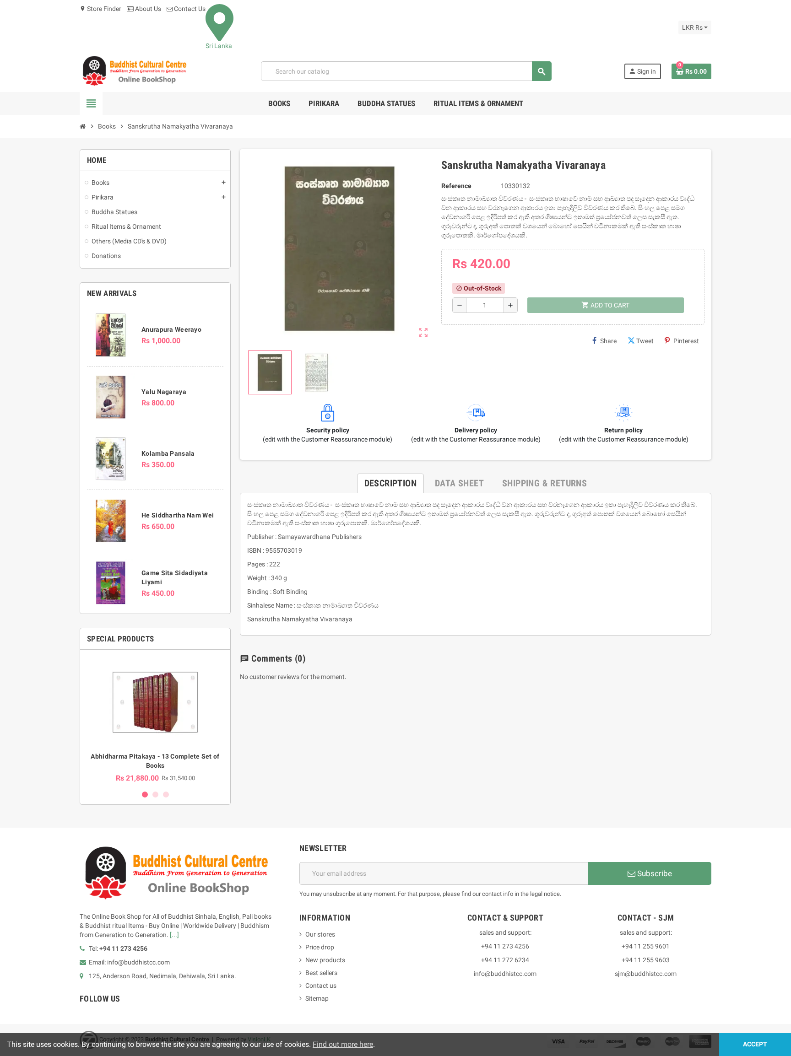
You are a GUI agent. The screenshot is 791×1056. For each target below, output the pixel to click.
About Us (147, 8)
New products (325, 960)
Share (608, 341)
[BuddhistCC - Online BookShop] (134, 71)
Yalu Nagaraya (163, 391)
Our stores (320, 934)
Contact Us (189, 8)
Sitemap (317, 998)
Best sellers (321, 972)
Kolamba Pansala (168, 453)
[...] (174, 934)
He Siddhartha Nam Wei (177, 515)
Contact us (320, 985)
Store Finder (100, 8)
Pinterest (686, 341)
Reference (456, 185)
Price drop (319, 947)
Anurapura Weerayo (171, 329)
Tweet (645, 341)
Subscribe (653, 873)
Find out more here (343, 1044)
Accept (755, 1044)
